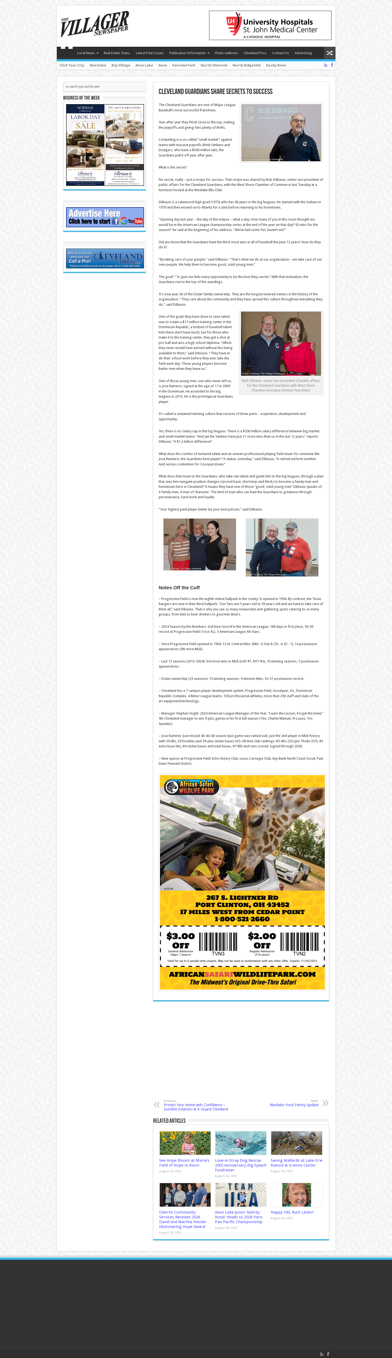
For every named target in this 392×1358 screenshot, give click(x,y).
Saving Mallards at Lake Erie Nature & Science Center (296, 1163)
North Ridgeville (247, 65)
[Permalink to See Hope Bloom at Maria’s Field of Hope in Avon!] (185, 1143)
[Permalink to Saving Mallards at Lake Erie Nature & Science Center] (296, 1143)
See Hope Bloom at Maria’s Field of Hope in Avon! (184, 1163)
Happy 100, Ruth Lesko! (292, 1212)
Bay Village (120, 65)
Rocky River (276, 65)
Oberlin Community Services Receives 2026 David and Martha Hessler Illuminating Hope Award (183, 1219)
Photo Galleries (226, 53)
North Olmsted (214, 65)
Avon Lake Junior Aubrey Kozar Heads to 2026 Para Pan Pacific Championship (238, 1217)
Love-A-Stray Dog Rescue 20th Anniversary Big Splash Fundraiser (240, 1165)
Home (66, 54)
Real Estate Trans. (117, 53)
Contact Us (280, 53)
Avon (162, 65)
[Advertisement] (215, 1050)
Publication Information (187, 53)
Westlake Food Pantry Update (294, 1103)
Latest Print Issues (149, 53)
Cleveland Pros (255, 53)
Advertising (303, 53)
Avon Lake (144, 65)
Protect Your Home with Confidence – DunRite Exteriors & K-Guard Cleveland (196, 1105)
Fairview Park (183, 65)
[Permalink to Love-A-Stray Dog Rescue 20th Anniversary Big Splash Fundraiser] (240, 1143)
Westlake (98, 65)
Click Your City (71, 65)
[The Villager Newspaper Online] (95, 33)
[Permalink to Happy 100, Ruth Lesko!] (296, 1195)
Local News (86, 53)
